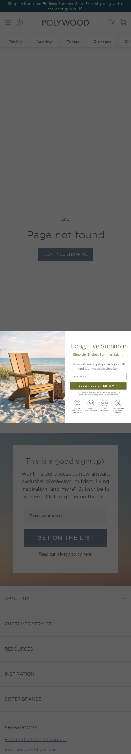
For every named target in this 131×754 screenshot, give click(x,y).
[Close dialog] (127, 334)
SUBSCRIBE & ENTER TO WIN (98, 385)
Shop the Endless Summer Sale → (98, 354)
